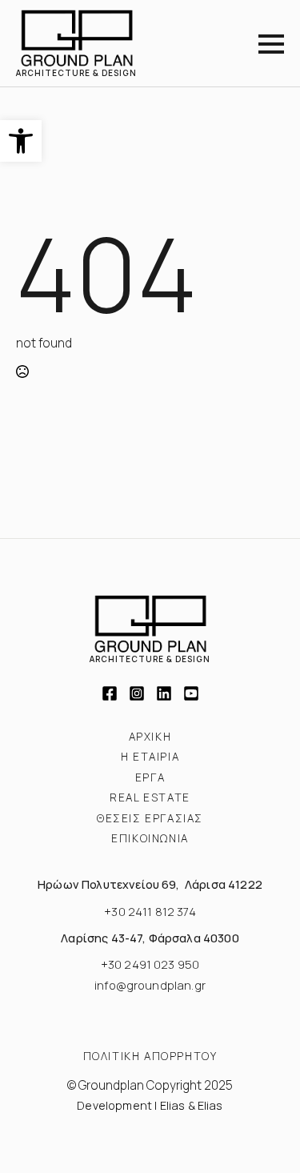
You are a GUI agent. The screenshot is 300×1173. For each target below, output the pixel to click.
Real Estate (150, 797)
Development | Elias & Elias (149, 1105)
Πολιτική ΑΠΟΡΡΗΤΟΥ (150, 1056)
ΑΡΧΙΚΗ (150, 736)
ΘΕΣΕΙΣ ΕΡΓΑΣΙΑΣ (150, 818)
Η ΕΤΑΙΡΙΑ (150, 756)
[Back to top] (269, 1142)
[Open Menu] (271, 44)
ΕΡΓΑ (150, 777)
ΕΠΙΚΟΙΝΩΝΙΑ (150, 838)
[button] (21, 141)
